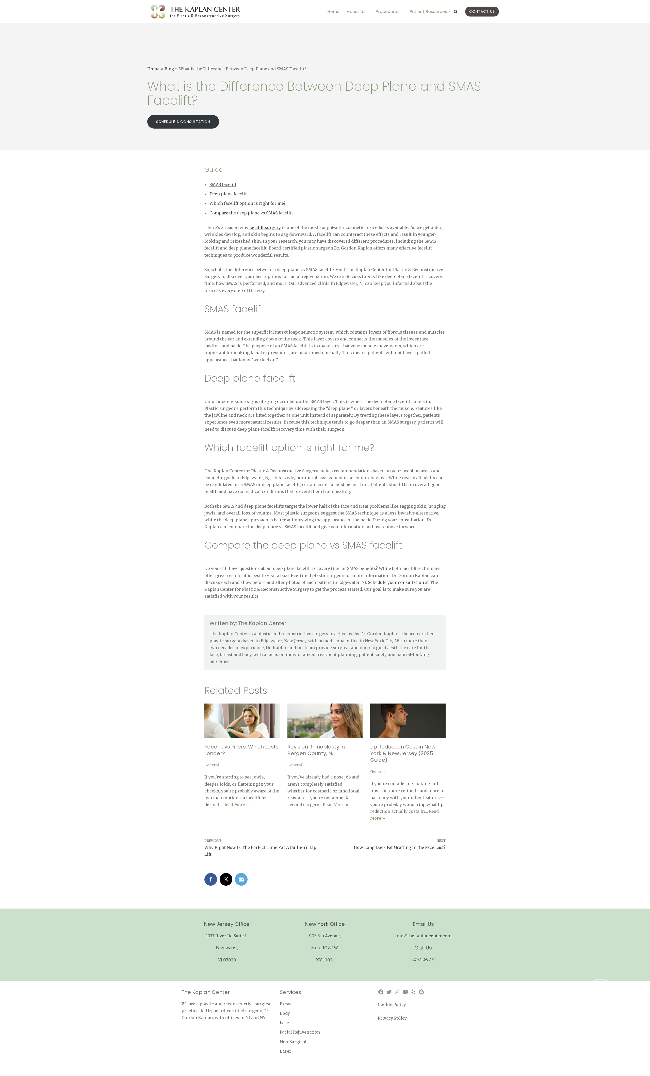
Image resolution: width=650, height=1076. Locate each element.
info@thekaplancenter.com (423, 935)
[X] (226, 879)
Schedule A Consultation (183, 121)
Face (284, 1022)
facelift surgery (265, 227)
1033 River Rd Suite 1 (226, 935)
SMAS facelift (222, 184)
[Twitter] (389, 992)
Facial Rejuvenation (300, 1032)
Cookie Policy (392, 1004)
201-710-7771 (423, 959)
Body (285, 1013)
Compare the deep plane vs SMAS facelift (251, 212)
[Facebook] (210, 879)
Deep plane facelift (228, 193)
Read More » (236, 804)
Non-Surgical (293, 1041)
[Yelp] (413, 992)
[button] (367, 11)
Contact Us (482, 11)
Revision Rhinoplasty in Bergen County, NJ (316, 750)
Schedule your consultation (396, 582)
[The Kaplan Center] (195, 12)
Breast (286, 1003)
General (211, 765)
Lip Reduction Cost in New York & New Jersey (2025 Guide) (402, 753)
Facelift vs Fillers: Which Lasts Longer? (241, 750)
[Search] (456, 11)
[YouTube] (405, 992)
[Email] (241, 879)
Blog (169, 68)
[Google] (421, 992)
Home (333, 11)
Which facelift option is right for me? (247, 203)
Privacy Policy (392, 1018)
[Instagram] (397, 992)
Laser (285, 1051)
